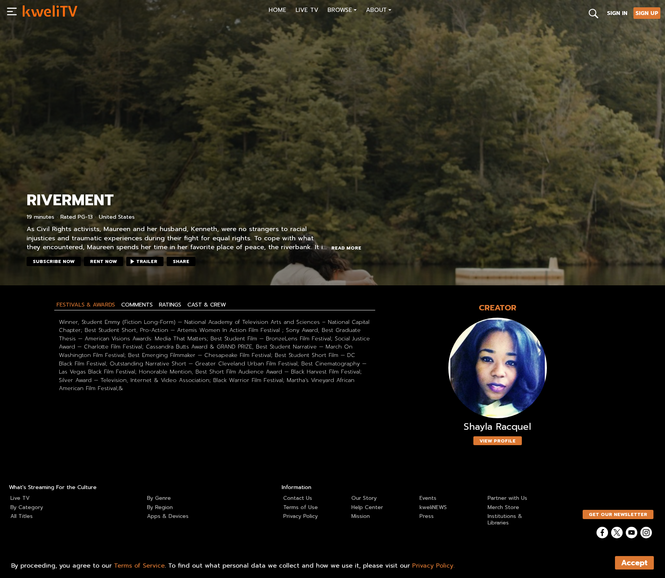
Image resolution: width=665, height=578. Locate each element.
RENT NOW (103, 261)
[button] (342, 11)
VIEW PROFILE (498, 440)
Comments (137, 304)
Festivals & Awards (86, 304)
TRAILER (146, 261)
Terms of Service (139, 565)
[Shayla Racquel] (497, 368)
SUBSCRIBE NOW (54, 261)
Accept (634, 562)
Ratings (170, 304)
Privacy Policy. (433, 565)
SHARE (181, 261)
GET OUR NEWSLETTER (618, 514)
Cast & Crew (206, 304)
